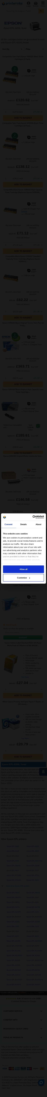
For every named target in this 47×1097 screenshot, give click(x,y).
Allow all (23, 569)
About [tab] (38, 524)
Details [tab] (23, 524)
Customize (22, 578)
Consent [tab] (8, 524)
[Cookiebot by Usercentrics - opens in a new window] (33, 517)
